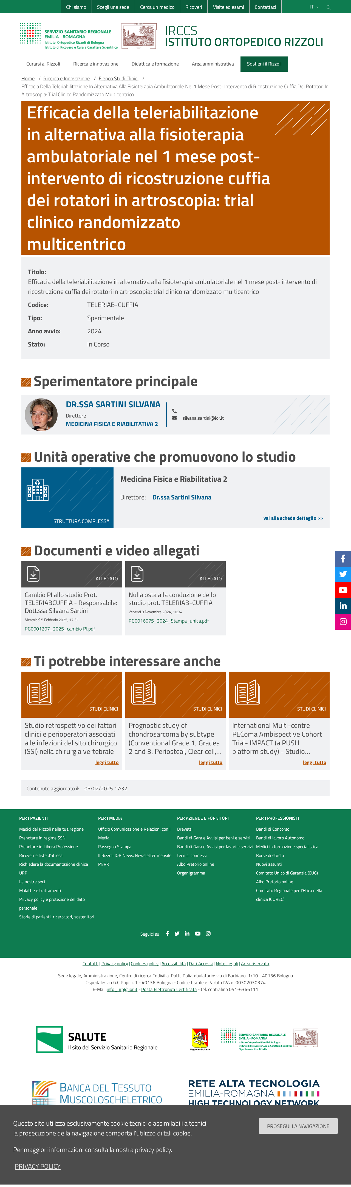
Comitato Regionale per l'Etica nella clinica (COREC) (289, 894)
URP (23, 873)
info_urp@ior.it (122, 989)
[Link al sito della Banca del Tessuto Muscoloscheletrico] (96, 1093)
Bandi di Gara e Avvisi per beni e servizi (213, 837)
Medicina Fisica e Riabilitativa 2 (112, 423)
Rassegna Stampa (114, 846)
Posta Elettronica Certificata (169, 989)
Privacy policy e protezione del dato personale (52, 903)
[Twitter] (343, 574)
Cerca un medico (157, 7)
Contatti (90, 963)
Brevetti (185, 829)
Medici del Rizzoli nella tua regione (51, 829)
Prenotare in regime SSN (42, 837)
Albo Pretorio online (195, 864)
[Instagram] (343, 621)
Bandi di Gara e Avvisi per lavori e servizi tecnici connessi (215, 851)
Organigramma (191, 873)
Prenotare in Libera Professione (48, 846)
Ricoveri (193, 7)
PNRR (103, 864)
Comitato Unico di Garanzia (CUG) (287, 873)
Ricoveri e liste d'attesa (41, 855)
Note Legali (227, 963)
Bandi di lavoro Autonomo (280, 837)
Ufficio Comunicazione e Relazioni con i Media (134, 833)
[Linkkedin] (343, 606)
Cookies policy (144, 963)
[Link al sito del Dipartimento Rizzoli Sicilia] (254, 1039)
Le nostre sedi (32, 881)
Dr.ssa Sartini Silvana (113, 404)
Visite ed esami (228, 7)
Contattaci (265, 7)
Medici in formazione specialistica (287, 846)
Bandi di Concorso (272, 829)
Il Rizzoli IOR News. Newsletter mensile (134, 855)
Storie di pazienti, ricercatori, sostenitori (56, 916)
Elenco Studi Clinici (118, 78)
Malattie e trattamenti (40, 890)
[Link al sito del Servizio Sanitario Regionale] (96, 1039)
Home (28, 78)
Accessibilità (174, 963)
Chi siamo (76, 7)
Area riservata (255, 963)
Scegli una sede (113, 7)
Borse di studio (270, 855)
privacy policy (38, 1166)
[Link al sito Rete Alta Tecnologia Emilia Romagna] (254, 1093)
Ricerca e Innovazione (66, 78)
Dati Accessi (201, 963)
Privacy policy (114, 963)
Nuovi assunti (269, 864)
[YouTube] (343, 590)
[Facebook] (343, 558)
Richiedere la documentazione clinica (53, 864)
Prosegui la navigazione (298, 1126)
